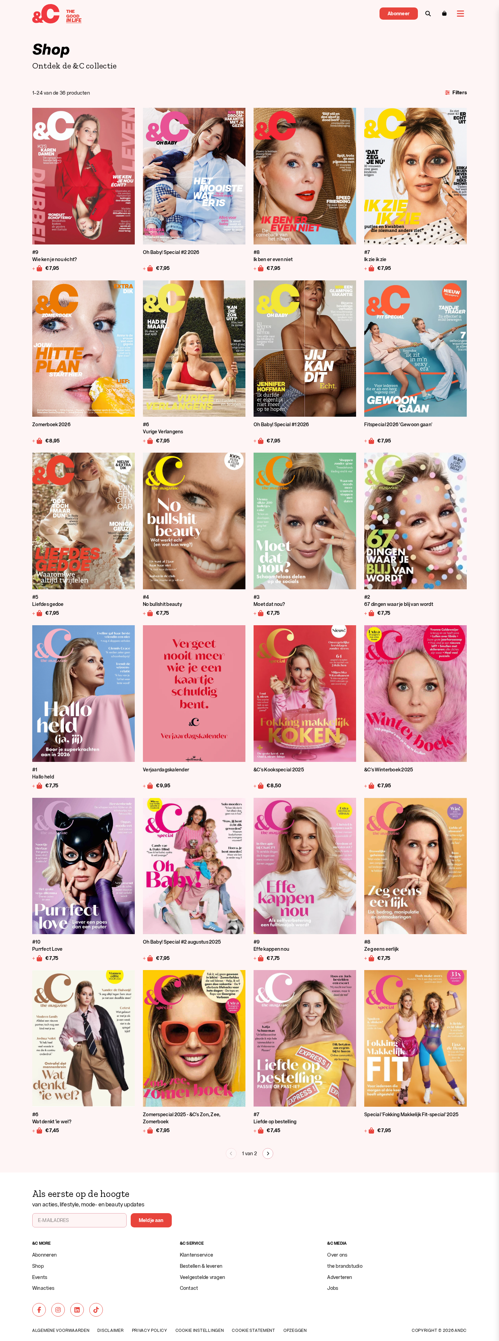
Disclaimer (110, 1330)
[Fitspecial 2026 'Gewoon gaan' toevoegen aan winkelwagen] (369, 440)
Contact (189, 1288)
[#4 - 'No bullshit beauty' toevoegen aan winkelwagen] (148, 613)
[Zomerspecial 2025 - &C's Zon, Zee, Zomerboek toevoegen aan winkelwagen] (148, 1130)
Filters (459, 92)
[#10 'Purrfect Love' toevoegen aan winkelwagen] (37, 958)
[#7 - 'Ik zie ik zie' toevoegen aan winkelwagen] (369, 268)
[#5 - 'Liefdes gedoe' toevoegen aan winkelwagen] (37, 613)
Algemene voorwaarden (60, 1330)
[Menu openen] (461, 13)
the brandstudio (345, 1266)
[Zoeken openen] (428, 13)
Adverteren (339, 1277)
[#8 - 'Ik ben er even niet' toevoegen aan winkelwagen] (259, 268)
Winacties (43, 1288)
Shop (38, 1266)
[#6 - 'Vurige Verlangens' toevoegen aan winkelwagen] (148, 440)
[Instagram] (58, 1310)
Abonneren (44, 1254)
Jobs (332, 1288)
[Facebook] (39, 1310)
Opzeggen (295, 1330)
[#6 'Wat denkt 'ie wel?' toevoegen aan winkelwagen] (37, 1130)
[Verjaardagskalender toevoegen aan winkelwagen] (148, 786)
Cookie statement (253, 1330)
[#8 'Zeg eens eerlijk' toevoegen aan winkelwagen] (369, 958)
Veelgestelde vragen (202, 1277)
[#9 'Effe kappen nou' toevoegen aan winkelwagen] (259, 958)
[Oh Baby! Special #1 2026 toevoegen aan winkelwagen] (259, 440)
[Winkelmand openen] (444, 13)
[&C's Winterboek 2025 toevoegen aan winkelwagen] (369, 786)
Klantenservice (196, 1254)
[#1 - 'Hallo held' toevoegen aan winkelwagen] (37, 786)
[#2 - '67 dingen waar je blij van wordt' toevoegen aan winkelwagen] (369, 613)
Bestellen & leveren (201, 1266)
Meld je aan (151, 1220)
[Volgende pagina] (267, 1153)
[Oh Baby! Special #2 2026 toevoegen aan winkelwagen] (148, 268)
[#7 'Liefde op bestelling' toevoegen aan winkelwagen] (259, 1130)
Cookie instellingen (199, 1330)
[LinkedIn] (77, 1310)
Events (39, 1277)
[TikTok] (96, 1310)
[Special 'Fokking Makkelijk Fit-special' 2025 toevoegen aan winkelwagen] (369, 1130)
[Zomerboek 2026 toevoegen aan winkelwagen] (37, 440)
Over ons (337, 1254)
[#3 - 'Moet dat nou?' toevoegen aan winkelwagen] (259, 613)
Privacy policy (149, 1330)
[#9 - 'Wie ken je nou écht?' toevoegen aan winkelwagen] (37, 268)
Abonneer (399, 13)
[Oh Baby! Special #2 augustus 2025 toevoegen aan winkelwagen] (148, 958)
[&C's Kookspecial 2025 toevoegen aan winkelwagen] (259, 786)
